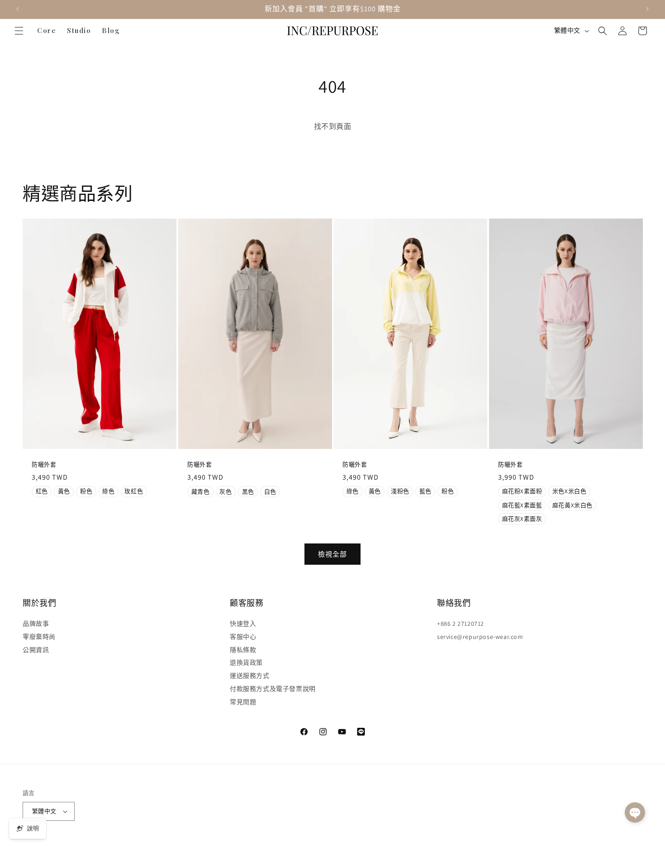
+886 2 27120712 (460, 623)
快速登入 (243, 623)
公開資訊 (36, 650)
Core (46, 30)
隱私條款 (243, 650)
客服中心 (243, 637)
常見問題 (243, 702)
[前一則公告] (18, 9)
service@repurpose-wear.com (480, 637)
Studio (79, 30)
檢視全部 (332, 554)
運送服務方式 (250, 676)
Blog (111, 30)
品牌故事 (36, 623)
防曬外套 (44, 464)
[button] (19, 31)
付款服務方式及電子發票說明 (273, 689)
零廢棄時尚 (39, 637)
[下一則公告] (647, 9)
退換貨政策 (246, 662)
